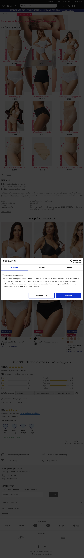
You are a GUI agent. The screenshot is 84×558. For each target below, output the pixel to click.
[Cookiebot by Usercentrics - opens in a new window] (71, 261)
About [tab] (69, 267)
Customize (40, 296)
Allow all (68, 296)
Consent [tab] (14, 267)
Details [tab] (42, 267)
